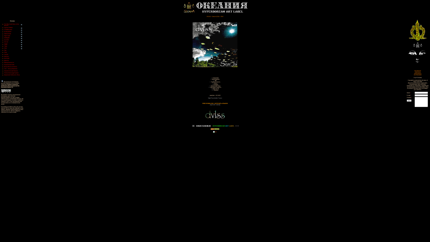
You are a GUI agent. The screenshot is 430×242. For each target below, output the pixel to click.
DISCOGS (418, 72)
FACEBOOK (417, 70)
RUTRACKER (417, 75)
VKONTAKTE (417, 73)
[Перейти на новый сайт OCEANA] (417, 41)
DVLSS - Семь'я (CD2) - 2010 (215, 16)
